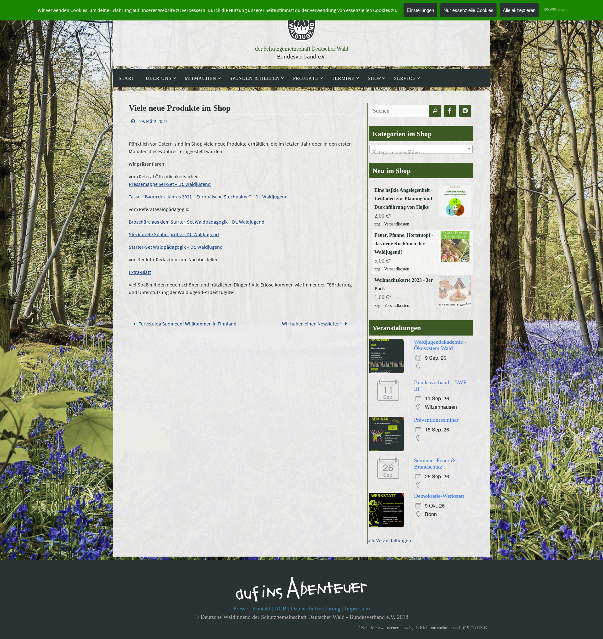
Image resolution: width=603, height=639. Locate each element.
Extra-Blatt (140, 272)
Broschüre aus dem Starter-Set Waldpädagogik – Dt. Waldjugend (196, 222)
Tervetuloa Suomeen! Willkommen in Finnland (187, 323)
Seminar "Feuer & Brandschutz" (434, 463)
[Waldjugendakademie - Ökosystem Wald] (388, 371)
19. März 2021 (153, 121)
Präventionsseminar (436, 420)
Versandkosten (396, 224)
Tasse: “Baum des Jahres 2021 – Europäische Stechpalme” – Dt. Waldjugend (208, 196)
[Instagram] (465, 111)
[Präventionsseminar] (388, 449)
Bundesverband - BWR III (440, 385)
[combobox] (421, 149)
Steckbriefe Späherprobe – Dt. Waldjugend (174, 234)
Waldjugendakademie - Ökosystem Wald (440, 345)
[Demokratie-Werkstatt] (388, 525)
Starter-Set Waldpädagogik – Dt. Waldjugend (176, 247)
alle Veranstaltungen (389, 540)
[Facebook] (450, 111)
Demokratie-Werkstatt (439, 496)
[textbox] (421, 152)
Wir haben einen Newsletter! (312, 323)
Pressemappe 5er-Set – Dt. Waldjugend (170, 184)
